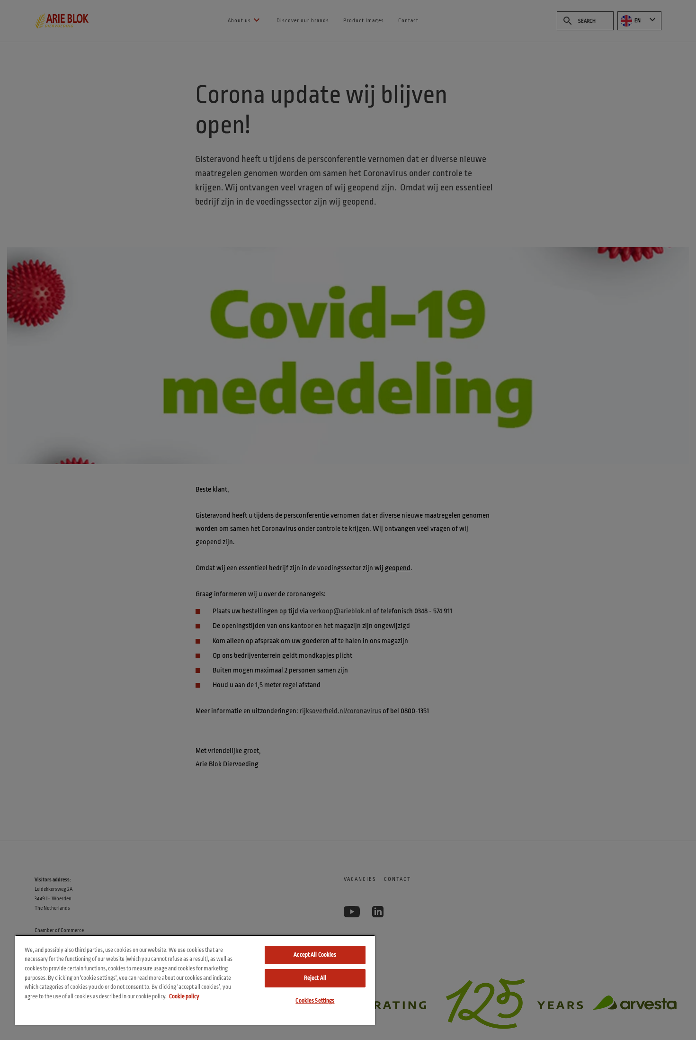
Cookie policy (184, 996)
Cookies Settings (314, 1000)
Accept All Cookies (315, 954)
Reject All (315, 978)
